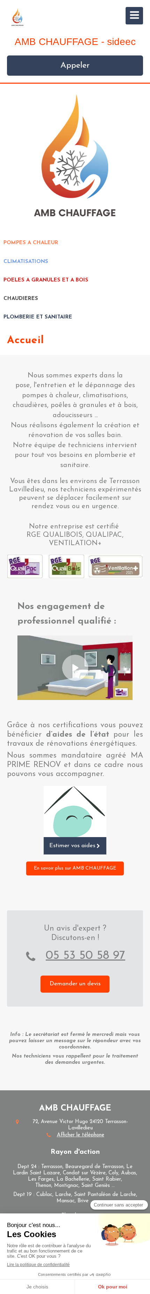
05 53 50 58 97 (85, 956)
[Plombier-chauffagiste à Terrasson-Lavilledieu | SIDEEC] (17, 17)
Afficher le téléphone (80, 1135)
